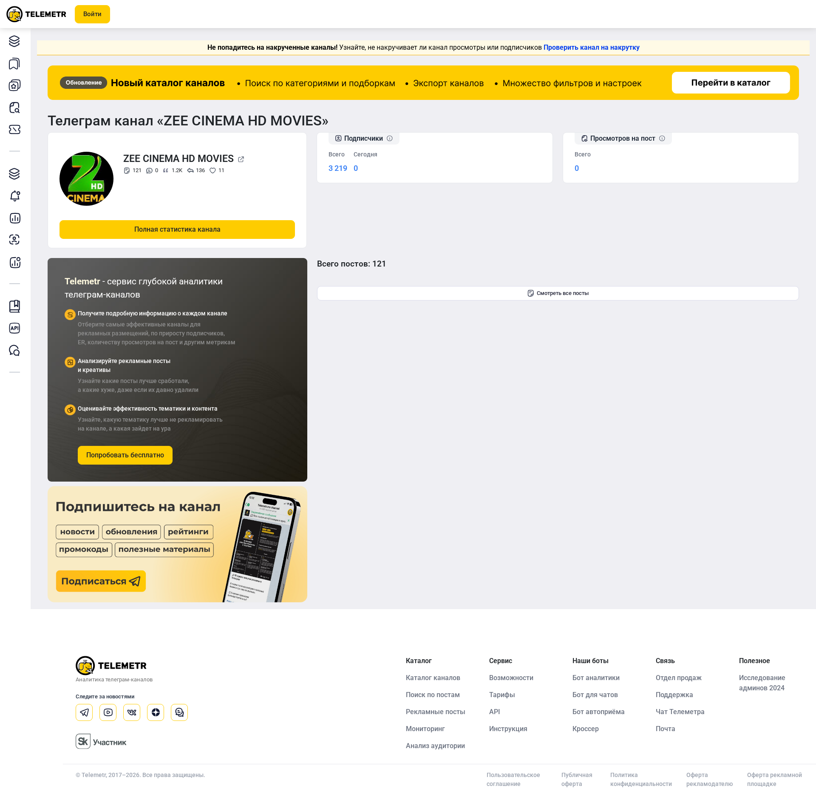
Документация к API (15, 328)
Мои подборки (15, 63)
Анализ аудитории (15, 239)
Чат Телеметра (680, 712)
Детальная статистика (15, 217)
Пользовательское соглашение (513, 779)
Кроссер (585, 729)
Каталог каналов (15, 40)
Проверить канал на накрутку (592, 47)
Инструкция (508, 729)
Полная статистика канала (177, 229)
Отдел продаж (679, 678)
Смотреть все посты (563, 293)
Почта (665, 729)
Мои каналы (15, 85)
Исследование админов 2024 (762, 683)
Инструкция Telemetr (15, 306)
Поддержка (674, 695)
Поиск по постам (433, 695)
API (494, 712)
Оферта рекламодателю (709, 779)
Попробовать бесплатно (125, 455)
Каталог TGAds (15, 173)
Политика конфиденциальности (641, 779)
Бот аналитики (15, 261)
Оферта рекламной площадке (774, 779)
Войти (92, 14)
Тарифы (15, 129)
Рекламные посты (435, 712)
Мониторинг (15, 195)
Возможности (511, 678)
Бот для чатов (595, 695)
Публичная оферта (576, 779)
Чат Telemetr (15, 350)
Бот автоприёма (598, 712)
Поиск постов (15, 107)
